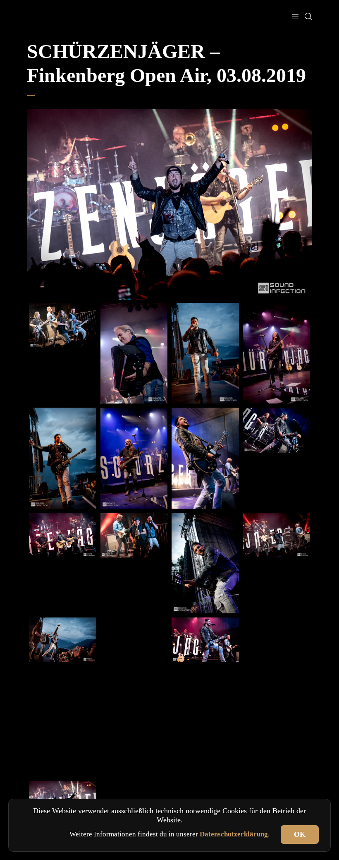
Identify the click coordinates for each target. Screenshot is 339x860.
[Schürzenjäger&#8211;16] (205, 640)
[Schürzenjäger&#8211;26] (276, 430)
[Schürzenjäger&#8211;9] (134, 697)
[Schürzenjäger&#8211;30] (62, 458)
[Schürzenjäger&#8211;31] (276, 353)
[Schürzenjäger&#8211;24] (62, 535)
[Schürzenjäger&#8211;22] (134, 535)
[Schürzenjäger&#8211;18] (62, 640)
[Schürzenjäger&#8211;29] (134, 458)
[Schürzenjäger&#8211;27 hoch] (205, 563)
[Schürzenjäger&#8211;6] (134, 752)
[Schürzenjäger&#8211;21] (276, 535)
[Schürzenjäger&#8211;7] (276, 697)
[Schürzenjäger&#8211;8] (205, 697)
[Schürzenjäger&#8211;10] (62, 697)
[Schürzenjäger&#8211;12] (276, 642)
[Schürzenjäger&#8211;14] (62, 752)
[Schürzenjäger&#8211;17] (134, 642)
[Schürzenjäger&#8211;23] (62, 325)
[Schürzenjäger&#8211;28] (205, 458)
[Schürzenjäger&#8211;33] (205, 353)
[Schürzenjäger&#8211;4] (276, 752)
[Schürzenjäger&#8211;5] (205, 752)
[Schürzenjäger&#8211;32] (134, 353)
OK (300, 834)
